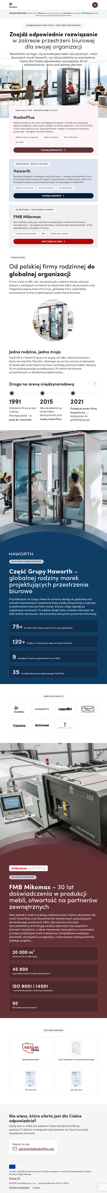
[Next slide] (95, 383)
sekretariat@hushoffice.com (36, 1148)
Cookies (36, 1188)
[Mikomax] (13, 5)
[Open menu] (95, 5)
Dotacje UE (14, 1179)
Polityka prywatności (19, 1188)
